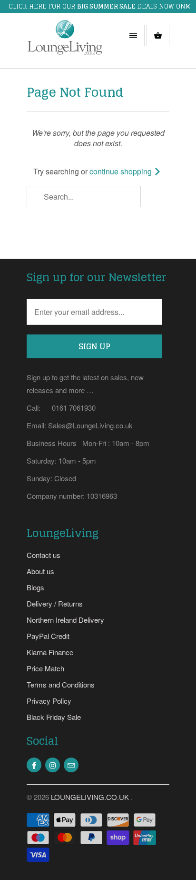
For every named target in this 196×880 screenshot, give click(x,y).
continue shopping (121, 171)
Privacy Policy (49, 701)
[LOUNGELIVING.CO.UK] (65, 44)
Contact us (43, 555)
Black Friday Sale (54, 717)
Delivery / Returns (55, 603)
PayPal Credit (48, 636)
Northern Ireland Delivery (65, 620)
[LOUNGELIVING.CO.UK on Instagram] (52, 765)
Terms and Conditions (61, 684)
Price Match (45, 668)
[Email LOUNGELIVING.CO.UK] (71, 765)
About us (40, 571)
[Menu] (133, 35)
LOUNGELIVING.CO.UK (91, 797)
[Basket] (158, 35)
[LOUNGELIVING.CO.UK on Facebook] (34, 765)
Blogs (35, 587)
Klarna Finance (50, 652)
